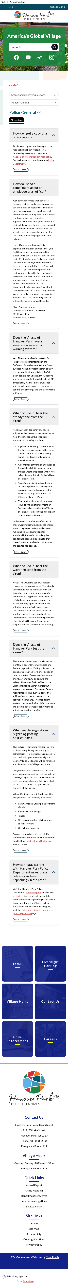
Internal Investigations (34, 1201)
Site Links (34, 1216)
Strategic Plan (34, 1206)
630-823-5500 (38, 1140)
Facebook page (33, 892)
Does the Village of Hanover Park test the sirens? (28, 648)
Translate (28, 1281)
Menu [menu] (10, 6)
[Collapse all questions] (45, 112)
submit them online (23, 300)
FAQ (16, 85)
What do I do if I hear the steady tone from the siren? (30, 417)
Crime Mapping (34, 1190)
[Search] (55, 95)
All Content (17, 119)
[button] (54, 47)
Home (9, 85)
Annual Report (34, 1185)
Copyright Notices (34, 1239)
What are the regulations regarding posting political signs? (30, 734)
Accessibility (34, 1234)
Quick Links (34, 1178)
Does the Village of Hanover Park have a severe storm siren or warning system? (28, 343)
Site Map (34, 1228)
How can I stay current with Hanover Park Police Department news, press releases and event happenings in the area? (31, 872)
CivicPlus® (52, 1257)
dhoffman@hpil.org (39, 841)
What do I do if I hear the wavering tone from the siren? (30, 569)
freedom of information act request (31, 156)
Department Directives (34, 1195)
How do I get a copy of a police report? (30, 135)
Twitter (20, 896)
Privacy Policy (34, 1244)
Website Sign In (57, 7)
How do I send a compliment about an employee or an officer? (29, 187)
